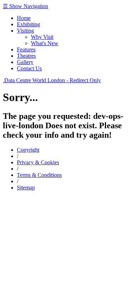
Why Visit (42, 37)
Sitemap (26, 187)
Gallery (25, 62)
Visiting (25, 31)
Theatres (26, 56)
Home (24, 18)
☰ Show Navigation (25, 6)
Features (26, 49)
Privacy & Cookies (38, 162)
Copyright (28, 150)
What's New (44, 43)
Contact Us (29, 68)
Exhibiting (28, 24)
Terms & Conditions (39, 175)
